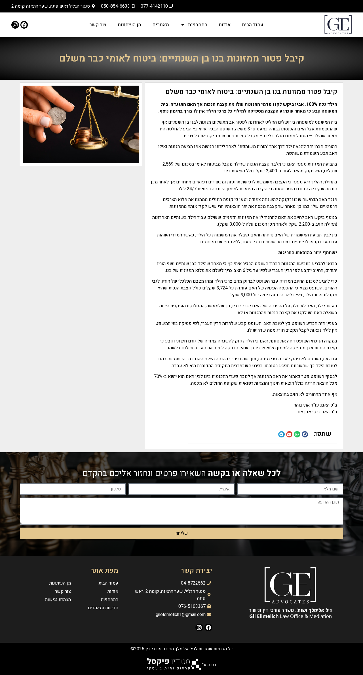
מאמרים (161, 24)
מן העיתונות (129, 24)
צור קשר (97, 24)
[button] (305, 434)
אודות (225, 24)
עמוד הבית (252, 24)
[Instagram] (15, 25)
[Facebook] (24, 25)
